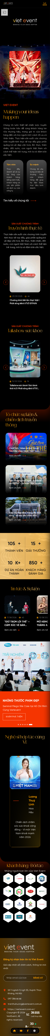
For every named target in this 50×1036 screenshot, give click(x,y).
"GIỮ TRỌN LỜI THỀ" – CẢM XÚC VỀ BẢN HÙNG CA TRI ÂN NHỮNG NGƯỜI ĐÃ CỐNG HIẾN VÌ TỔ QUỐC (17, 624)
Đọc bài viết (11, 630)
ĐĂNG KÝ (38, 978)
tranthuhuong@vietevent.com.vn (25, 1004)
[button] (19, 201)
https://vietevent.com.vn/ (21, 1009)
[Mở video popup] (25, 684)
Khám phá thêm (14, 717)
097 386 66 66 (14, 999)
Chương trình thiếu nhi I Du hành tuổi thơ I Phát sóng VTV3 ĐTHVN (27, 303)
